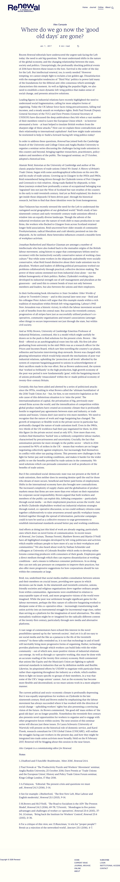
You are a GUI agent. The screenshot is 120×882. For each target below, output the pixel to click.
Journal (93, 7)
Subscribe (104, 860)
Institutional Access (110, 866)
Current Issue (81, 863)
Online (100, 7)
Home (85, 7)
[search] (112, 8)
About (108, 7)
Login (102, 863)
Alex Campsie (60, 25)
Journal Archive (82, 866)
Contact (104, 868)
